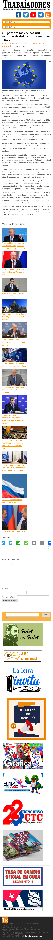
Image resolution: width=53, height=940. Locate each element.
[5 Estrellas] (11, 46)
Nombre (5, 588)
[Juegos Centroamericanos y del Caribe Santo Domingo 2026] (23, 794)
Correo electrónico (9, 597)
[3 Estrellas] (7, 46)
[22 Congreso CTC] (23, 824)
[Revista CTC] (23, 860)
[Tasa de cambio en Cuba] (23, 885)
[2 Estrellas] (5, 46)
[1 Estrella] (3, 46)
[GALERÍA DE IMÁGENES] (23, 768)
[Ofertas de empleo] (26, 719)
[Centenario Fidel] (23, 645)
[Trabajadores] (5, 920)
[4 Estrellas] (9, 46)
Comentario (7, 565)
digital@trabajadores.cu (34, 936)
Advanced (9, 617)
